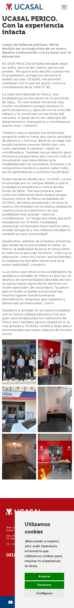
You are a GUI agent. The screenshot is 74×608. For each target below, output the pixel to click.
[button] (64, 7)
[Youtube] (10, 602)
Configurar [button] (44, 593)
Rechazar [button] (44, 584)
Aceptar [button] (44, 576)
